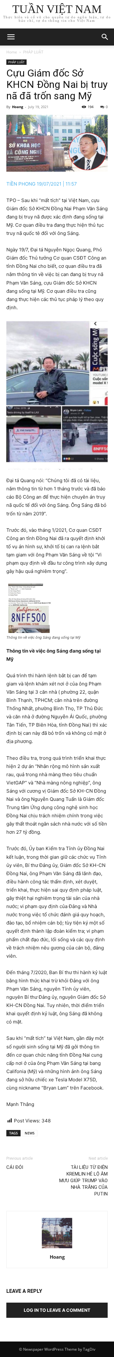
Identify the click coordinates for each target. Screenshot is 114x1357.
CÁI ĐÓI (14, 1167)
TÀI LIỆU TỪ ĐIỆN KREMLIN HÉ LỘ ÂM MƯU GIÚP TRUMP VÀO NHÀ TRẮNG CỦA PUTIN (83, 1180)
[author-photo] (57, 1248)
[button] (105, 37)
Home (11, 52)
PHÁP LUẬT (33, 52)
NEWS (30, 1133)
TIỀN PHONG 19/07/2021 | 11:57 (41, 184)
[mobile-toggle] (11, 37)
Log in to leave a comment (57, 1310)
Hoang (17, 106)
